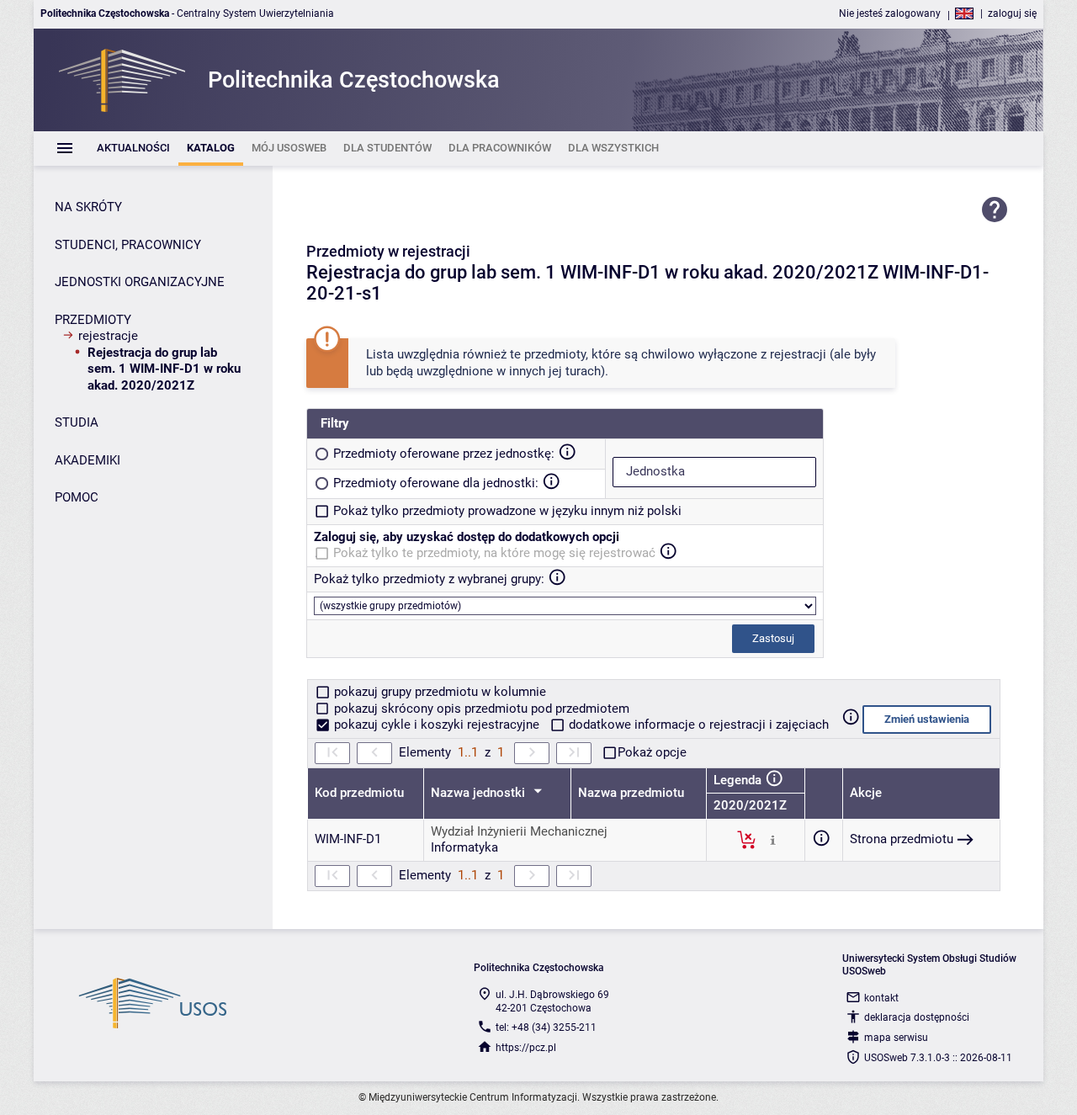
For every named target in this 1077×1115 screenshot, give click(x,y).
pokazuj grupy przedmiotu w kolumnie (438, 691)
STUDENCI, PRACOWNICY (128, 244)
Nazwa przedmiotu (631, 792)
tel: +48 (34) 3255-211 (546, 1027)
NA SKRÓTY (88, 207)
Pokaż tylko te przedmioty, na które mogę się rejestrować (494, 552)
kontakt (881, 998)
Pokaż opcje (652, 752)
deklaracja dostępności (916, 1017)
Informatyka (464, 847)
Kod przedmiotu (359, 792)
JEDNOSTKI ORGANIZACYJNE (140, 281)
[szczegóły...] (773, 839)
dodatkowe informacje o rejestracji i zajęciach (697, 724)
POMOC (76, 497)
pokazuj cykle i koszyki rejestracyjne (437, 724)
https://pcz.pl (526, 1048)
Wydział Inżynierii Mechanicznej (519, 831)
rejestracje (108, 335)
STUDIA (76, 422)
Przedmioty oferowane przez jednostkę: (444, 453)
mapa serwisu (896, 1037)
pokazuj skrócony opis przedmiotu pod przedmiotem (480, 708)
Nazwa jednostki (479, 792)
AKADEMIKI (87, 460)
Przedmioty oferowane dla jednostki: (436, 483)
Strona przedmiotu (901, 839)
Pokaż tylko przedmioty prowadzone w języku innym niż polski (507, 510)
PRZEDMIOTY (93, 319)
